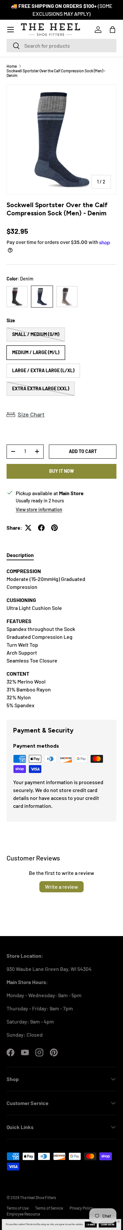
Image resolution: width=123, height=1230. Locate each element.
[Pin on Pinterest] (54, 527)
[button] (112, 29)
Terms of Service (49, 1208)
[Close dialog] (118, 1221)
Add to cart (83, 451)
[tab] (20, 555)
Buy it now (61, 471)
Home (12, 66)
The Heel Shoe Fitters (38, 1197)
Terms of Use (18, 1208)
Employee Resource (23, 1214)
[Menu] (10, 29)
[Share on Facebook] (41, 527)
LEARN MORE (107, 1224)
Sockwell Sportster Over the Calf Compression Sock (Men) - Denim (56, 73)
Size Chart (31, 414)
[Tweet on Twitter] (28, 527)
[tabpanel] (61, 638)
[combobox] (61, 45)
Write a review (61, 886)
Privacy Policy (81, 1208)
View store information (39, 509)
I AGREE (91, 1224)
